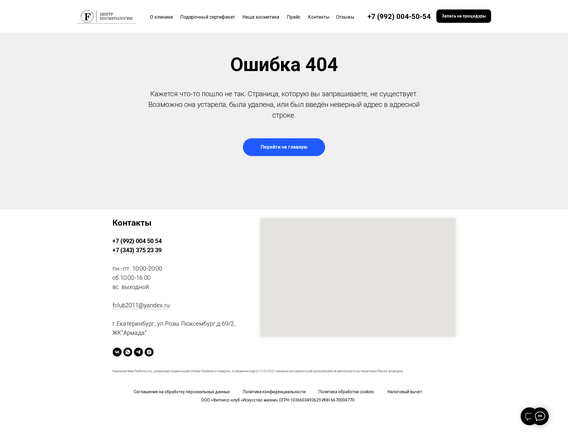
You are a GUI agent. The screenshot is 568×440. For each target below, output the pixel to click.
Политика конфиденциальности (274, 391)
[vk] (117, 352)
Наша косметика (260, 17)
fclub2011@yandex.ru (141, 305)
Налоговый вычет (405, 391)
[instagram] (149, 352)
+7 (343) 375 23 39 (137, 250)
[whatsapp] (127, 352)
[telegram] (138, 352)
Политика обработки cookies (346, 391)
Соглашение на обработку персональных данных (182, 391)
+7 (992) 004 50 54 (137, 241)
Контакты (319, 17)
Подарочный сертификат (207, 17)
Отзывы (345, 17)
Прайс (294, 17)
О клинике (161, 17)
